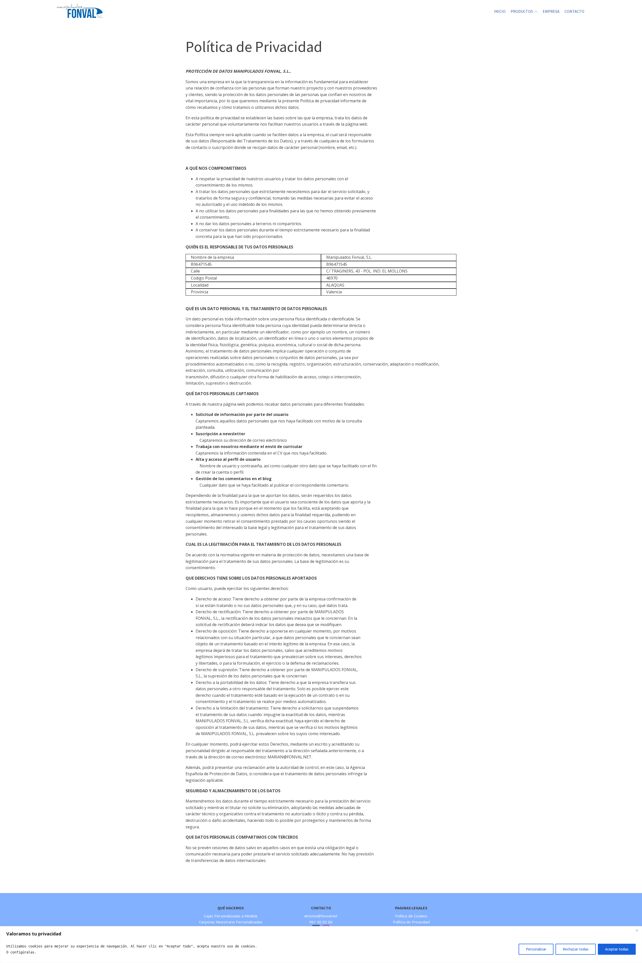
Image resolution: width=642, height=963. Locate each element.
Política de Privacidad (411, 921)
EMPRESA (551, 11)
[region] (321, 944)
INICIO (500, 11)
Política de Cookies (411, 915)
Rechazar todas (576, 949)
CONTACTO (574, 11)
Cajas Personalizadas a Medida (230, 915)
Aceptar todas (616, 949)
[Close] (637, 930)
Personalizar (536, 949)
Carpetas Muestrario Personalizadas (230, 921)
